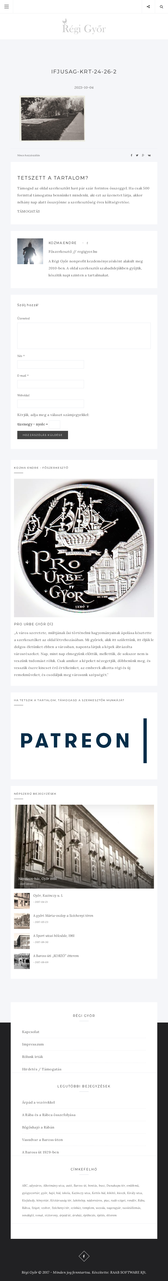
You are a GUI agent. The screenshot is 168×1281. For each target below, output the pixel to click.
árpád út (65, 1215)
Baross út (80, 1185)
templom (88, 1208)
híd (58, 1193)
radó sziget (118, 1200)
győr (44, 1193)
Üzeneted (23, 318)
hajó (52, 1193)
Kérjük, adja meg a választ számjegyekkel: (53, 415)
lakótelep (79, 1200)
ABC (25, 1185)
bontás (92, 1185)
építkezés (89, 1215)
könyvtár (43, 1200)
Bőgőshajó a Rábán (38, 1127)
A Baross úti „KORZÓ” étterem (56, 956)
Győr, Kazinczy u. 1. (48, 895)
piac (106, 1200)
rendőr (131, 1200)
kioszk (121, 1193)
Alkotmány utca (53, 1185)
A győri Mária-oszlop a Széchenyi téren (63, 916)
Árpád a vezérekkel (38, 1102)
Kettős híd (98, 1193)
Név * (21, 356)
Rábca (26, 1208)
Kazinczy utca (81, 1193)
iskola (66, 1193)
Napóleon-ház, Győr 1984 (37, 879)
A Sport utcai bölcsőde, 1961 (53, 936)
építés (101, 1215)
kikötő (111, 1193)
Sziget (36, 1208)
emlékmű (133, 1185)
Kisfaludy (28, 1200)
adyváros (35, 1185)
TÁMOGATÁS (28, 211)
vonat (39, 1215)
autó (69, 1185)
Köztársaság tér (61, 1200)
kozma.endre (63, 243)
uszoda (100, 1208)
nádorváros (94, 1200)
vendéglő (28, 1215)
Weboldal (23, 395)
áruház (77, 1215)
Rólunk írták (32, 1056)
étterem (112, 1215)
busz (102, 1185)
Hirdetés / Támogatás (41, 1069)
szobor (45, 1208)
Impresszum (33, 1044)
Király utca (134, 1193)
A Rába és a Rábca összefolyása (48, 1115)
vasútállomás (131, 1208)
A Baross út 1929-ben (40, 1152)
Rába (141, 1200)
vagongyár (114, 1208)
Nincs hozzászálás (28, 155)
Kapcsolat (30, 1032)
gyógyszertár (31, 1193)
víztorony (51, 1215)
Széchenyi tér (60, 1208)
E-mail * (23, 376)
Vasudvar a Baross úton (42, 1139)
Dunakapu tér (116, 1185)
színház (76, 1208)
